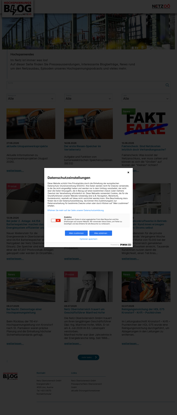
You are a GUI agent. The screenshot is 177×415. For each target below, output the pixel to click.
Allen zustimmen (76, 233)
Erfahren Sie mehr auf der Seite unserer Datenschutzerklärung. (76, 210)
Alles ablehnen (100, 233)
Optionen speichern (88, 239)
